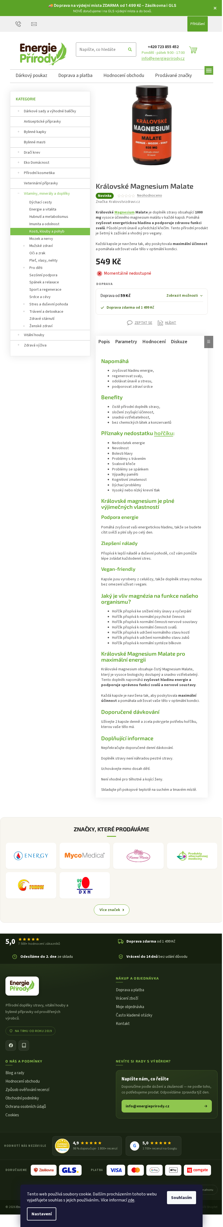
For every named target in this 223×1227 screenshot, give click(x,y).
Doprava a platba (128, 989)
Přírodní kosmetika (39, 173)
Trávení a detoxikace (46, 311)
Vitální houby (34, 335)
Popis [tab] (102, 341)
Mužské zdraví (41, 246)
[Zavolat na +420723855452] (24, 23)
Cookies (12, 1114)
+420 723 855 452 (163, 47)
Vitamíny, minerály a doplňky (47, 193)
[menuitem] (31, 76)
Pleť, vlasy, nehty (43, 260)
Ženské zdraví (40, 326)
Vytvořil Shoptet (202, 1209)
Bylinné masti (34, 142)
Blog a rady (14, 1072)
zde (131, 1200)
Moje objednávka (128, 1006)
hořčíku (161, 433)
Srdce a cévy (40, 297)
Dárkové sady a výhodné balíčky (50, 111)
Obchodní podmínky (22, 1097)
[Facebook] (10, 1044)
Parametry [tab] (124, 341)
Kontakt (121, 1023)
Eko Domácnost (36, 162)
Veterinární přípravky (41, 183)
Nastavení (42, 1214)
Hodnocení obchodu (22, 1080)
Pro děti (35, 268)
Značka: (118, 202)
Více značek (107, 909)
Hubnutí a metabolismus (48, 216)
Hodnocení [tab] (151, 341)
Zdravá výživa (35, 345)
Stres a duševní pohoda (48, 304)
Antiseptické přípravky (42, 121)
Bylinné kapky (35, 132)
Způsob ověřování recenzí (27, 1089)
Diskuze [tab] (177, 341)
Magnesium (124, 212)
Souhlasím (181, 1198)
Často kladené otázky (132, 1014)
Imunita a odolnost (44, 224)
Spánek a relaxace (44, 282)
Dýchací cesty (40, 202)
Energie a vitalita (42, 209)
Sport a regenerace (45, 289)
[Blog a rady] (23, 1044)
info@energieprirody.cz (163, 58)
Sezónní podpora (43, 275)
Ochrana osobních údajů (25, 1105)
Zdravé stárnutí (41, 318)
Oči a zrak (37, 253)
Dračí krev (32, 152)
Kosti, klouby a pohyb (46, 231)
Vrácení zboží (125, 997)
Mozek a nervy (41, 238)
